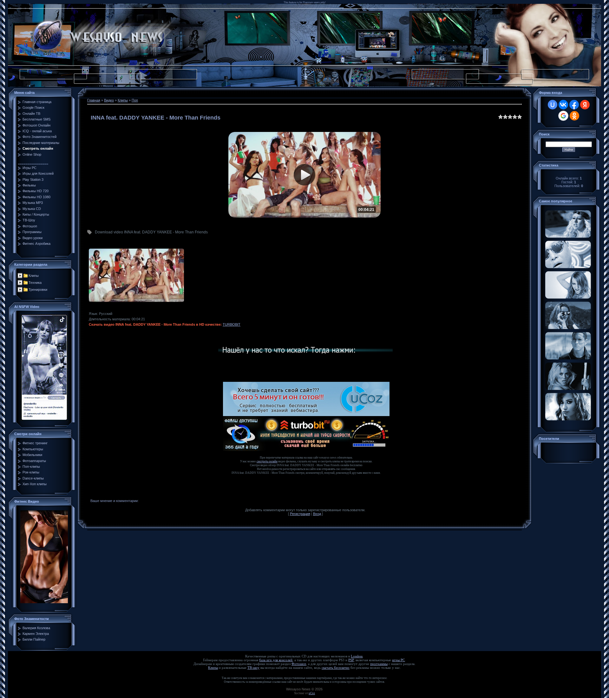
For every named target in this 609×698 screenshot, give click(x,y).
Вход (317, 514)
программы (379, 664)
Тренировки (38, 289)
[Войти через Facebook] (574, 104)
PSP (351, 660)
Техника (35, 282)
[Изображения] (136, 275)
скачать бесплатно (336, 667)
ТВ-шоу (253, 667)
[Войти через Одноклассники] (574, 116)
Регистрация (300, 514)
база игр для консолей (275, 660)
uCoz (312, 693)
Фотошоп (298, 664)
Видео (109, 100)
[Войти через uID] (552, 104)
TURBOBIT (231, 324)
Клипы (34, 275)
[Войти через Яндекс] (585, 104)
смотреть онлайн (267, 461)
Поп (135, 100)
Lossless (357, 656)
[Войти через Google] (563, 116)
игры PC (398, 660)
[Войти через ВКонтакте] (563, 104)
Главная (93, 100)
